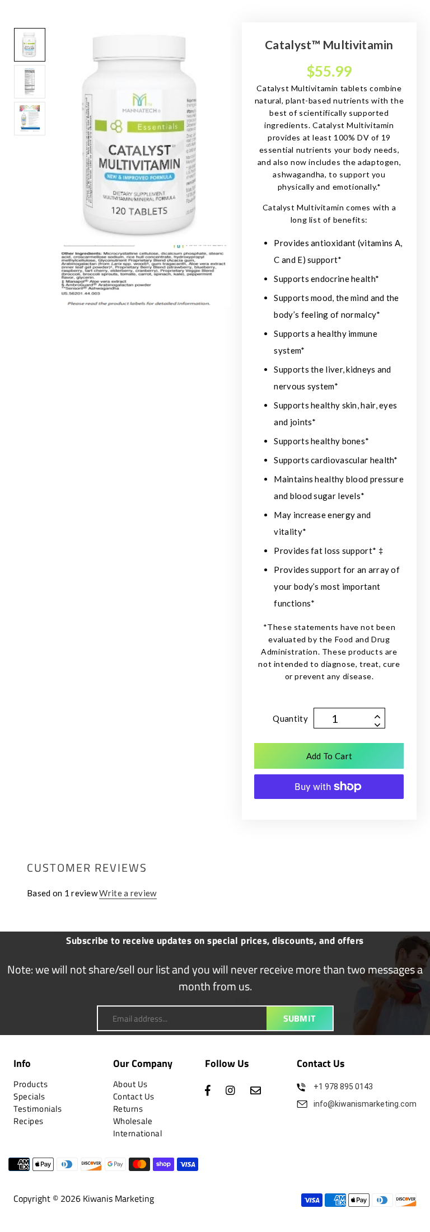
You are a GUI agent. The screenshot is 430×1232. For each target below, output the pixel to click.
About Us (130, 1084)
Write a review (127, 893)
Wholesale (133, 1121)
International (137, 1133)
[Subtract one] (377, 722)
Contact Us (134, 1096)
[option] (144, 166)
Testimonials (37, 1108)
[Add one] (377, 714)
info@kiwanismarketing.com (365, 1103)
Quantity (290, 718)
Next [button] (208, 166)
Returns (128, 1108)
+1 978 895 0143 (343, 1086)
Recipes (28, 1121)
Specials (29, 1096)
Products (30, 1084)
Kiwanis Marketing (118, 1198)
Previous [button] (79, 166)
